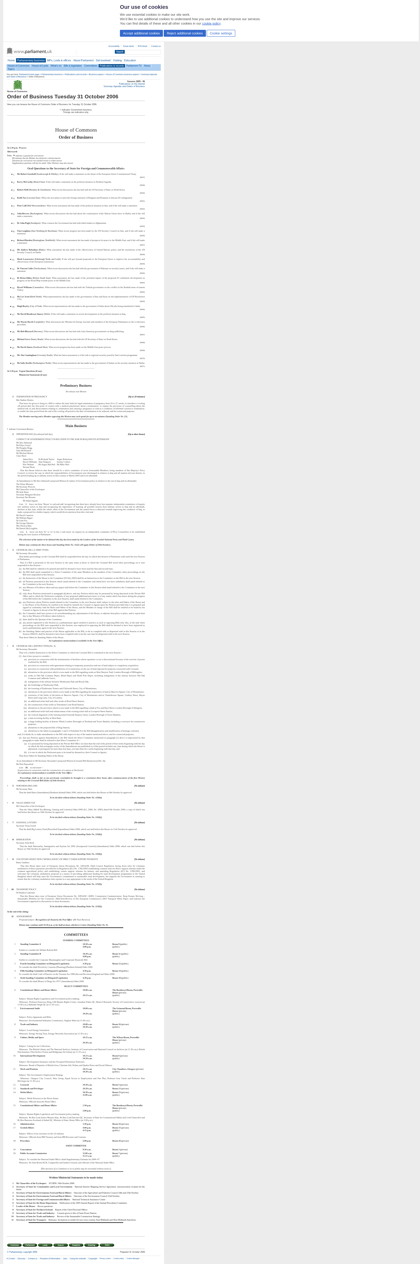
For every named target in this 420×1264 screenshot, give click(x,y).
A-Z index (11, 1258)
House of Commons (18, 65)
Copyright (92, 1258)
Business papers (96, 74)
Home (11, 60)
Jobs (65, 1258)
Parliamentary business (31, 60)
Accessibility (113, 46)
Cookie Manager (133, 1258)
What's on (56, 65)
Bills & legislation (73, 65)
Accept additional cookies (141, 33)
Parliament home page (29, 74)
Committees (90, 65)
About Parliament (83, 60)
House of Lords (40, 65)
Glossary (21, 1258)
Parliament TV (134, 65)
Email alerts (128, 46)
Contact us (156, 46)
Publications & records (112, 65)
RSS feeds (142, 46)
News (147, 65)
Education (130, 60)
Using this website (78, 1258)
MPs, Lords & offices (59, 60)
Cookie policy (118, 1258)
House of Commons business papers (122, 74)
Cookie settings (221, 33)
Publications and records (76, 74)
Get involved (103, 60)
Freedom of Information (50, 1258)
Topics (11, 69)
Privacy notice (105, 1258)
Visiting (117, 60)
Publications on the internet (132, 84)
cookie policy (211, 23)
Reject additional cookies (185, 33)
